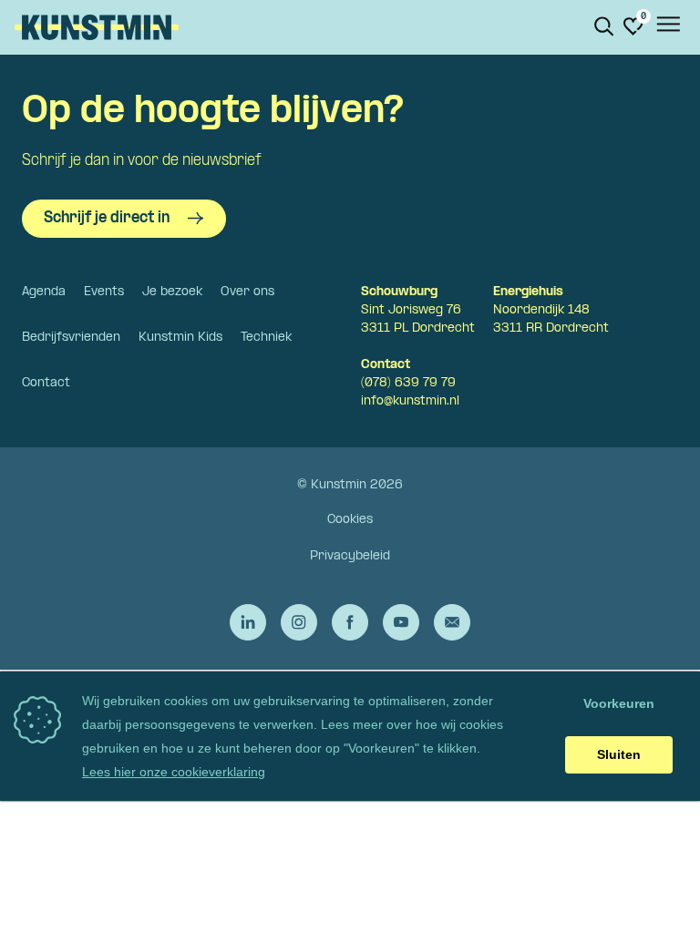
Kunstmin (97, 27)
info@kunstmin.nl (410, 401)
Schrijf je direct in (107, 218)
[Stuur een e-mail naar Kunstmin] (452, 622)
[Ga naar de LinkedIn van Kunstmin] (248, 622)
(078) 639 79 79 (408, 383)
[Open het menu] (667, 27)
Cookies (350, 520)
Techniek (266, 337)
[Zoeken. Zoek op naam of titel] (604, 26)
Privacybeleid (350, 556)
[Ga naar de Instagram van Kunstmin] (299, 622)
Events (104, 292)
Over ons (247, 292)
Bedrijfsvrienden (71, 337)
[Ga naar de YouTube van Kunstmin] (401, 622)
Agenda (44, 292)
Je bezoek (172, 292)
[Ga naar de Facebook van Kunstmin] (350, 622)
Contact (46, 383)
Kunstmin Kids (180, 337)
